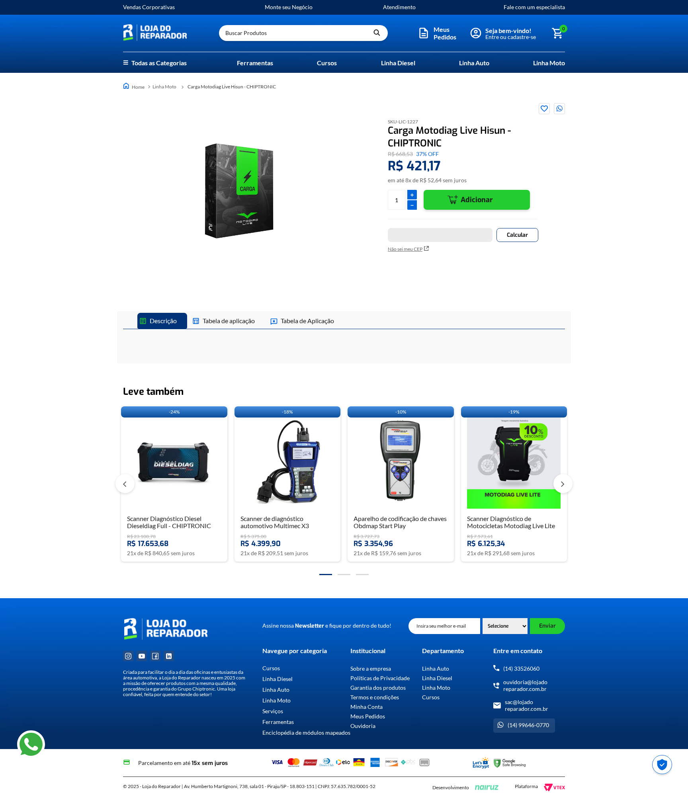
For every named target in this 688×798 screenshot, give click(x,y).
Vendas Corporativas (149, 7)
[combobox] (303, 33)
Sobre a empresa (370, 668)
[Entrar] (506, 33)
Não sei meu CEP (405, 249)
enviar (547, 626)
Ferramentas (255, 62)
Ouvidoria (362, 725)
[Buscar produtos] (377, 33)
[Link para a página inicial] (134, 86)
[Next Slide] (563, 483)
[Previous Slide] (125, 483)
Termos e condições (374, 697)
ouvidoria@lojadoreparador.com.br (525, 685)
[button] (437, 33)
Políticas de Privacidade (380, 678)
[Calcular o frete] (517, 235)
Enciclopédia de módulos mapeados (306, 733)
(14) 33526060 (521, 668)
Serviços (272, 711)
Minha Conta (366, 706)
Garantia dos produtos (378, 687)
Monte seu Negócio (289, 7)
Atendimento (399, 7)
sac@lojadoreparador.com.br (526, 705)
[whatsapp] (559, 108)
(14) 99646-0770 (528, 725)
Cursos (327, 62)
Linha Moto (549, 62)
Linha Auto (474, 62)
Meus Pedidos (367, 716)
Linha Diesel (398, 62)
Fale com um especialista (534, 7)
